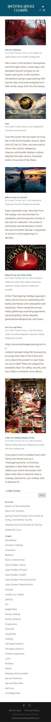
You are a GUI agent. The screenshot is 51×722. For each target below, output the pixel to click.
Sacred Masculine (14, 683)
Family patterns (13, 619)
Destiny (9, 599)
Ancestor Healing (14, 545)
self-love (8, 449)
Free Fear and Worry (13, 327)
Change (9, 589)
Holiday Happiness (21, 286)
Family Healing (25, 282)
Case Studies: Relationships (19, 584)
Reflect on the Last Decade (16, 197)
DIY (7, 604)
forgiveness (9, 204)
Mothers (9, 663)
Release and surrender (19, 57)
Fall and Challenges (13, 50)
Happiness (9, 286)
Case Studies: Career (15, 565)
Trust (7, 124)
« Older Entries (12, 491)
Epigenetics (24, 334)
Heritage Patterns (14, 644)
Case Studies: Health (15, 575)
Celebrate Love (13, 529)
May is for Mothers (14, 511)
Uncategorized (34, 57)
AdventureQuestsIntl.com (25, 718)
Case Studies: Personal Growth (20, 579)
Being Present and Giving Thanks (18, 275)
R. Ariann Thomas (14, 53)
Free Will (18, 204)
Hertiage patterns (14, 649)
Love (7, 658)
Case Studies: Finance (16, 569)
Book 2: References (15, 560)
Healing (41, 334)
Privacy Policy (32, 710)
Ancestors (10, 550)
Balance (9, 555)
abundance (36, 200)
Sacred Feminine (19, 130)
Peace (8, 668)
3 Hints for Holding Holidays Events (19, 438)
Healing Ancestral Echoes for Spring (23, 524)
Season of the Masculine (17, 506)
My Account (15, 710)
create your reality (12, 282)
